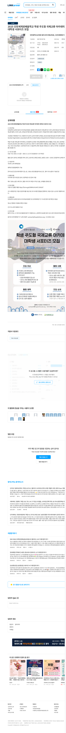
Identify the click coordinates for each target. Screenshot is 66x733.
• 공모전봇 (56, 708)
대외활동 (10, 17)
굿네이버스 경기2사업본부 (49, 682)
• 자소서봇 (56, 712)
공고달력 (34, 17)
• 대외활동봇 (56, 706)
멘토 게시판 (53, 12)
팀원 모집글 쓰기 (43, 457)
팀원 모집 (34, 112)
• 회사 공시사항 (11, 712)
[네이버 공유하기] (45, 69)
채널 (59, 12)
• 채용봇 (55, 710)
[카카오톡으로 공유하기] (51, 69)
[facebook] (38, 69)
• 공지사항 (10, 708)
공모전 (22, 17)
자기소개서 (45, 12)
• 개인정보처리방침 (36, 708)
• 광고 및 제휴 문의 (23, 706)
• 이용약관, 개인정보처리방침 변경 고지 (40, 710)
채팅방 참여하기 (35, 85)
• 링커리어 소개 (11, 706)
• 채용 (9, 710)
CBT (31, 11)
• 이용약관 (35, 706)
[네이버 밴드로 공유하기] (48, 69)
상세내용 (16, 112)
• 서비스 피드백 (23, 710)
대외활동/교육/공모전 (22, 12)
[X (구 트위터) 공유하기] (41, 69)
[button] (24, 35)
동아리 (28, 17)
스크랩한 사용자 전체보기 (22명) (57, 78)
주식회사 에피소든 (30, 682)
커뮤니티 (37, 12)
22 (45, 77)
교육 (16, 17)
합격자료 (52, 112)
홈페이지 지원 (36, 77)
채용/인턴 (11, 12)
